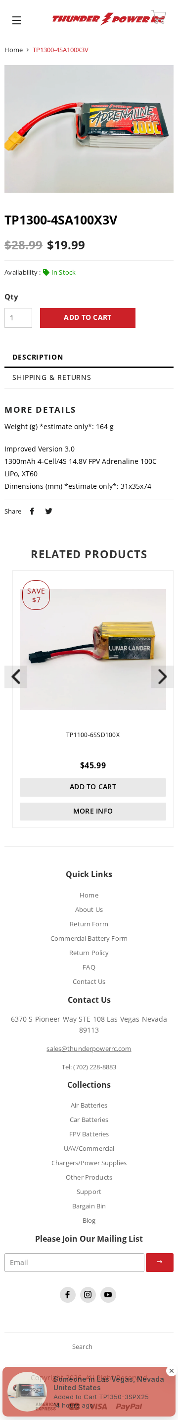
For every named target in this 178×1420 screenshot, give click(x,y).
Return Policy (89, 952)
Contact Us (89, 981)
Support (89, 1191)
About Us (89, 909)
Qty (11, 297)
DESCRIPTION (37, 357)
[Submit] (160, 1262)
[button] (162, 677)
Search (82, 1346)
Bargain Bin (89, 1205)
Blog (89, 1220)
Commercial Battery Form (89, 938)
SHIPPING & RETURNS (51, 377)
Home (13, 49)
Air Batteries (89, 1105)
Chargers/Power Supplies (89, 1162)
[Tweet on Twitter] (47, 510)
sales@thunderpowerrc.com (88, 1048)
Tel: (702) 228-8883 (89, 1066)
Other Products (89, 1177)
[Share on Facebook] (30, 510)
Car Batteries (89, 1119)
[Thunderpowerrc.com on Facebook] (69, 1300)
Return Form (89, 923)
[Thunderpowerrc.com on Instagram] (89, 1300)
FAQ (89, 967)
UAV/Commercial (89, 1148)
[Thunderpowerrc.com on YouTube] (109, 1300)
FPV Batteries (89, 1133)
